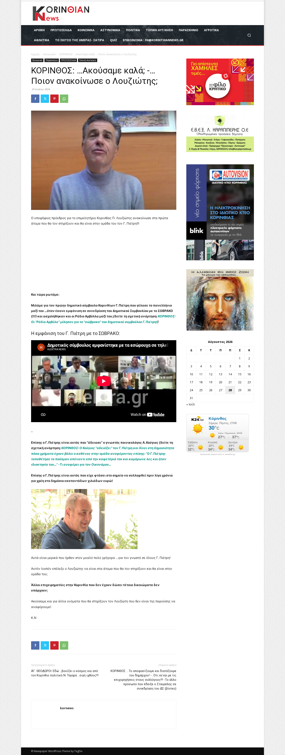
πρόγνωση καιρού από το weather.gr (217, 454)
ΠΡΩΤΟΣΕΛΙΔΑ (68, 60)
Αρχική (35, 54)
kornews (67, 708)
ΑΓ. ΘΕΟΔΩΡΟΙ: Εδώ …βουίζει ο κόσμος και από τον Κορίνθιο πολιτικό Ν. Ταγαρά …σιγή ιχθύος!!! (64, 673)
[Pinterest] (54, 99)
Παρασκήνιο (52, 60)
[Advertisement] (103, 261)
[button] (249, 35)
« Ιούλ (190, 404)
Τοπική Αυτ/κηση (87, 60)
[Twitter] (45, 99)
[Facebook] (35, 99)
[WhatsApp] (64, 99)
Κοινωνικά (49, 54)
